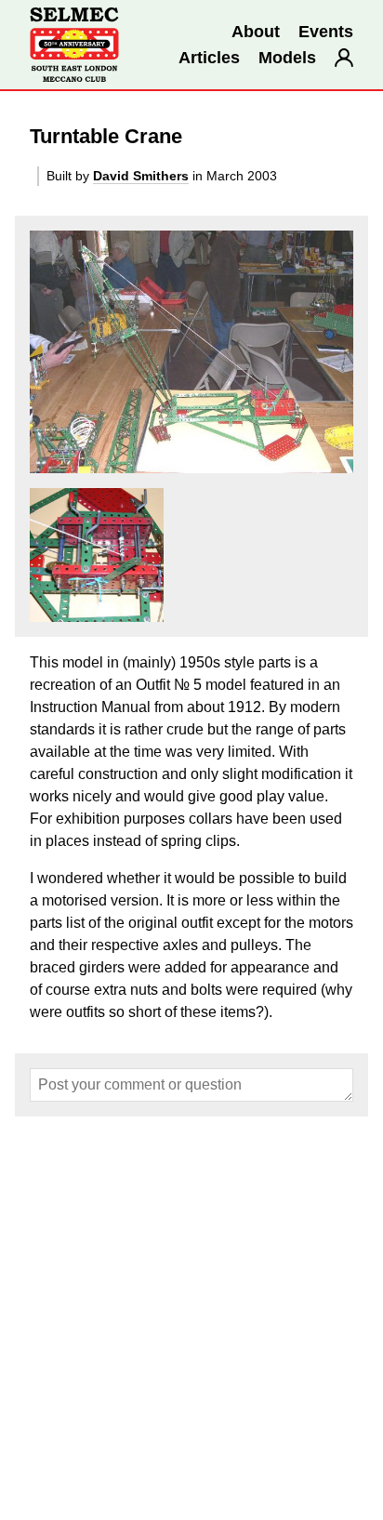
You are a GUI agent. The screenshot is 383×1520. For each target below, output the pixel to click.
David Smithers (141, 175)
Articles (209, 57)
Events (325, 31)
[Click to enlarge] (191, 352)
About (255, 31)
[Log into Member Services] (344, 57)
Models (287, 57)
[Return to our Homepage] (74, 44)
